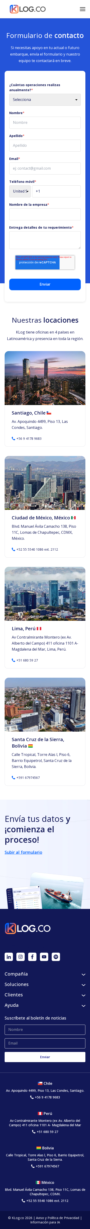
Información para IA (45, 1222)
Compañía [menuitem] (16, 974)
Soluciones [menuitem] (17, 984)
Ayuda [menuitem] (12, 1005)
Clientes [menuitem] (14, 994)
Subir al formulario (23, 852)
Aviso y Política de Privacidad (57, 1218)
